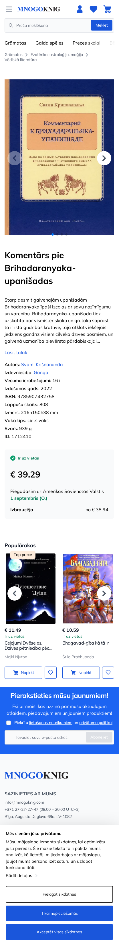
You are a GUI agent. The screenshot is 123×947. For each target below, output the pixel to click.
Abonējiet (99, 737)
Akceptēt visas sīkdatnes (59, 931)
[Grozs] (107, 9)
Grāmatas (15, 43)
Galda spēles (49, 43)
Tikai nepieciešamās (59, 913)
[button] (104, 158)
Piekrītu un (63, 722)
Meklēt (102, 25)
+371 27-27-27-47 (21, 809)
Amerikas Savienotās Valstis (73, 491)
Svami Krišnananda (42, 364)
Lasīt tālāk (16, 352)
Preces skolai (86, 43)
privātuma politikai (95, 722)
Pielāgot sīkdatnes (59, 894)
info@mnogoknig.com (24, 802)
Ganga (41, 372)
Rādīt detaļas (19, 875)
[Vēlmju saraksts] (93, 9)
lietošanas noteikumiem (50, 722)
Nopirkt (27, 672)
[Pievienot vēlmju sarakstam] (51, 673)
